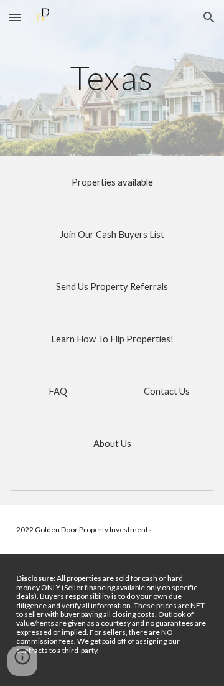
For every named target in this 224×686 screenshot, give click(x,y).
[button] (15, 17)
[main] (112, 77)
